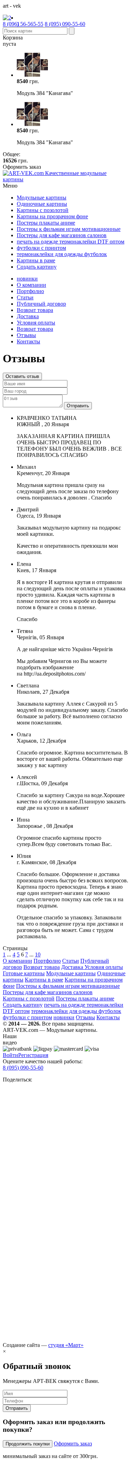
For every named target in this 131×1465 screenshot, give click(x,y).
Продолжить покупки (28, 1443)
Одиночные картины (42, 204)
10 (38, 954)
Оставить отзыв (22, 376)
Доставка (28, 316)
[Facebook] (65, 1212)
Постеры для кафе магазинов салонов (62, 235)
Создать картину (37, 267)
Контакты (28, 341)
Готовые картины (24, 973)
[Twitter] (65, 1339)
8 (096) (23, 24)
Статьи (25, 297)
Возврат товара (35, 310)
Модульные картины (41, 198)
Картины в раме (36, 260)
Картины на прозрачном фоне (52, 216)
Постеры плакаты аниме (46, 223)
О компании (31, 285)
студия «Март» (65, 1345)
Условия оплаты (36, 323)
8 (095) (65, 24)
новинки (27, 279)
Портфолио (30, 291)
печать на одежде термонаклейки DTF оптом (70, 242)
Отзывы (26, 335)
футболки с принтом (41, 248)
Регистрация (33, 1055)
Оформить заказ (73, 1443)
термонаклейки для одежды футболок (62, 254)
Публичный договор (41, 304)
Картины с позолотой (42, 210)
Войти (10, 1055)
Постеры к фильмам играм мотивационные (69, 229)
